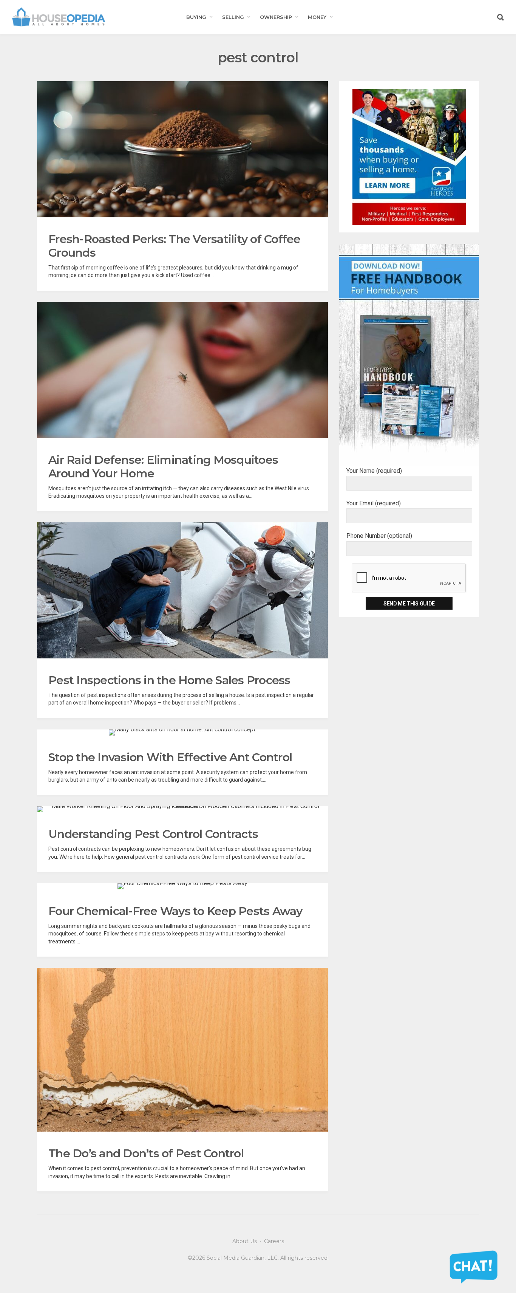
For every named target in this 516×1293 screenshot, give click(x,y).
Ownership (276, 17)
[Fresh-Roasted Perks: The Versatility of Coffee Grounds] (182, 149)
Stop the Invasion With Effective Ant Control (170, 757)
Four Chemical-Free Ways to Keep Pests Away (175, 911)
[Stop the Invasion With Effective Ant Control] (182, 732)
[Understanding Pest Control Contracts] (182, 809)
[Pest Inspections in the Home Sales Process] (182, 590)
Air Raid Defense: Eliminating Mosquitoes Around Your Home (163, 466)
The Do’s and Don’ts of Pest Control (146, 1153)
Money (317, 17)
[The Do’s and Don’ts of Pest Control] (182, 1050)
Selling (233, 17)
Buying (196, 17)
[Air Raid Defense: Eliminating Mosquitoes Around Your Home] (182, 370)
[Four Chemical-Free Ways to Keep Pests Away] (182, 886)
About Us (244, 1241)
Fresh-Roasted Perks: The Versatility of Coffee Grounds (174, 246)
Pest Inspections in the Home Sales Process (169, 680)
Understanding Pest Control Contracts (153, 834)
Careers (274, 1241)
